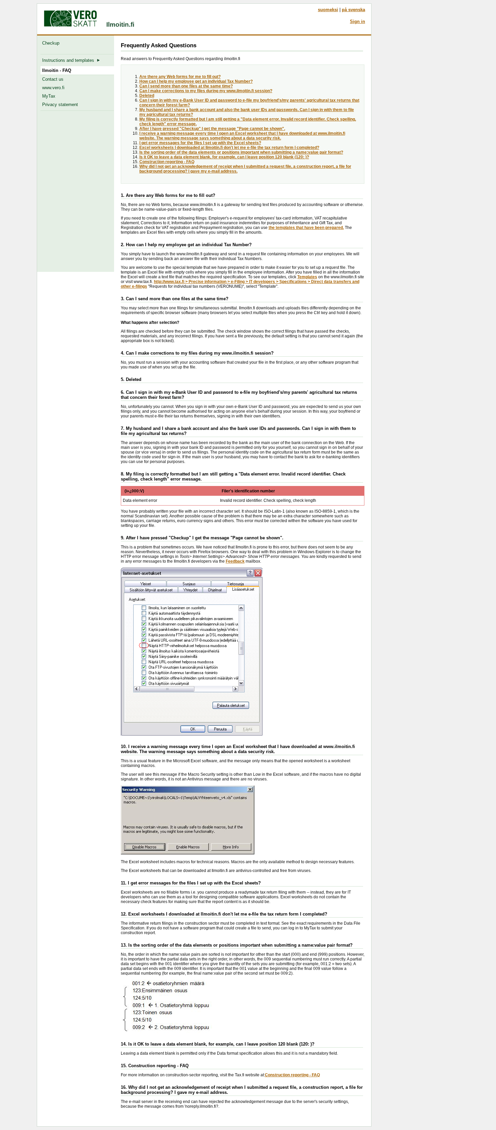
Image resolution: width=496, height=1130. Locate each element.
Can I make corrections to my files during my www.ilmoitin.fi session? (205, 90)
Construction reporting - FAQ (166, 161)
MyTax (48, 96)
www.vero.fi (53, 87)
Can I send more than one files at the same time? (186, 86)
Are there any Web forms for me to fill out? (180, 76)
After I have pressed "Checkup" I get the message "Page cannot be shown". (212, 128)
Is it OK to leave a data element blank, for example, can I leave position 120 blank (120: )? (224, 157)
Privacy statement (60, 104)
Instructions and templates (69, 60)
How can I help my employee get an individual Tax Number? (196, 81)
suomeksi (328, 9)
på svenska (353, 9)
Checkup (52, 43)
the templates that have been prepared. (306, 227)
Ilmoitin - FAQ (56, 70)
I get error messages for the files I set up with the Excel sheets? (200, 142)
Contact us (52, 79)
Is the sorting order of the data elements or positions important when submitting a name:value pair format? (241, 152)
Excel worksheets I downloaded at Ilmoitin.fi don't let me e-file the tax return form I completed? (229, 147)
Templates (307, 277)
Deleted (146, 95)
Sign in (357, 21)
